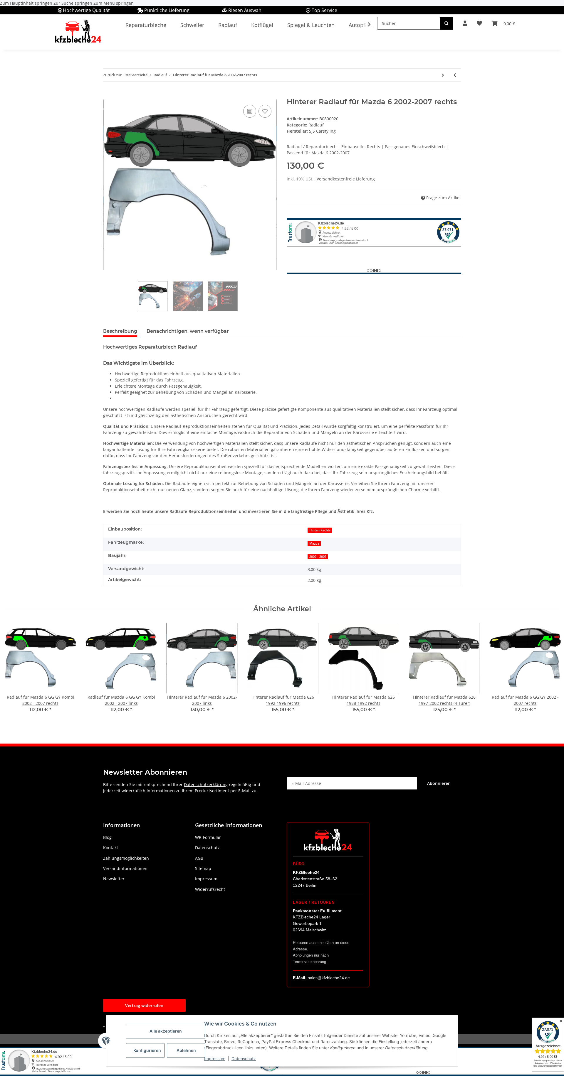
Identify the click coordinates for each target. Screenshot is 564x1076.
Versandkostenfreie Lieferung (346, 179)
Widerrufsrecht (210, 889)
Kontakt (110, 847)
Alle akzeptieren (166, 1030)
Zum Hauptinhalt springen (26, 3)
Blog (107, 837)
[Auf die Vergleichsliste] (249, 111)
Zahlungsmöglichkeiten (126, 858)
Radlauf (316, 125)
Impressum (214, 1058)
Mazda (314, 543)
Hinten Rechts (319, 530)
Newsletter (114, 878)
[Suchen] (446, 23)
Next (550, 671)
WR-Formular (208, 837)
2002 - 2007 (317, 557)
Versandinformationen (125, 868)
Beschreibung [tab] (120, 331)
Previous (14, 671)
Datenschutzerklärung (206, 784)
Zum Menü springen (113, 3)
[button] (465, 23)
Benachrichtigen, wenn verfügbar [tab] (188, 331)
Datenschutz (243, 1058)
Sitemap (203, 868)
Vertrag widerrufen (144, 1005)
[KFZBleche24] (77, 31)
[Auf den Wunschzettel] (264, 111)
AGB (199, 858)
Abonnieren (439, 783)
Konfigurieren (147, 1050)
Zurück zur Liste (117, 74)
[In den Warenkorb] (108, 94)
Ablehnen (186, 1050)
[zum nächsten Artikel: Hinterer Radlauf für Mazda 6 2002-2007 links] (443, 75)
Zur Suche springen (73, 3)
